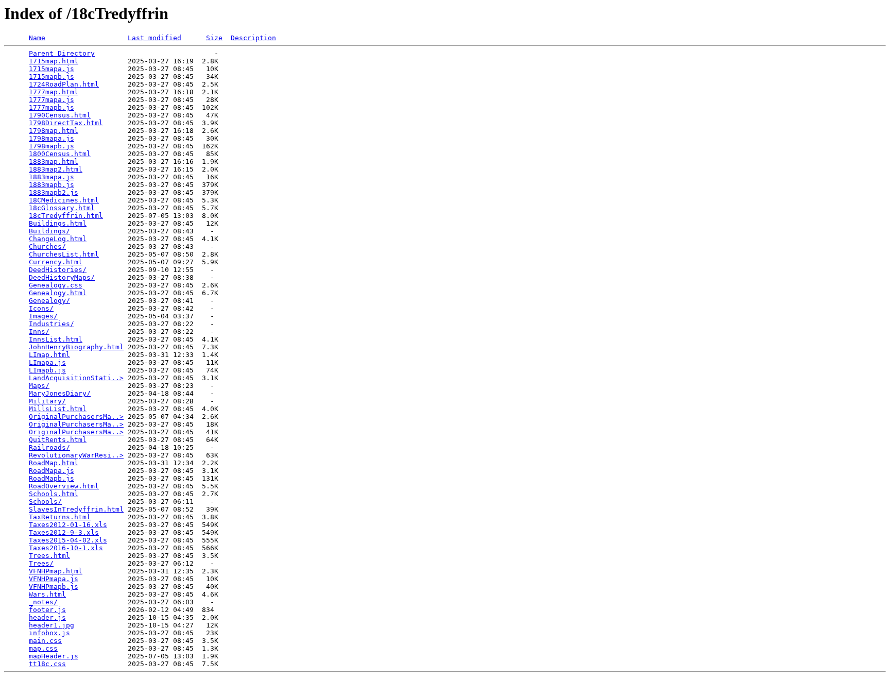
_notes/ (43, 602)
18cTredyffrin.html (66, 215)
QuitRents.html (58, 440)
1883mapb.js (51, 185)
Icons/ (41, 308)
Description (253, 38)
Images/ (43, 316)
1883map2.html (55, 169)
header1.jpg (51, 625)
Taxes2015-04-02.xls (68, 540)
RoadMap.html (53, 463)
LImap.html (49, 355)
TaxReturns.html (60, 517)
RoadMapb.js (51, 478)
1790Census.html (60, 115)
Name (37, 38)
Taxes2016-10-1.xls (66, 548)
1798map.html (53, 130)
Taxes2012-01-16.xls (68, 525)
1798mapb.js (51, 146)
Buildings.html (58, 223)
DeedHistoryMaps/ (62, 277)
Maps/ (39, 385)
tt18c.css (47, 664)
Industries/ (51, 324)
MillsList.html (58, 409)
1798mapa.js (51, 138)
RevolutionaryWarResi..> (76, 455)
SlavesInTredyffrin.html (76, 509)
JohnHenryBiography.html (76, 347)
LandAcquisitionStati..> (76, 378)
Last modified (154, 38)
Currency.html (55, 262)
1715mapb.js (51, 76)
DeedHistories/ (58, 270)
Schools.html (53, 494)
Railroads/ (49, 447)
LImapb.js (47, 370)
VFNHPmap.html (55, 571)
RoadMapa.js (51, 470)
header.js (47, 617)
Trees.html (49, 555)
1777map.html (53, 92)
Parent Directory (62, 53)
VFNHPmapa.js (53, 579)
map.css (43, 648)
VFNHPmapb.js (53, 586)
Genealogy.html (58, 293)
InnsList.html (55, 339)
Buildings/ (49, 231)
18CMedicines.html (64, 200)
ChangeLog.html (58, 239)
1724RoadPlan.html (64, 84)
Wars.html (47, 594)
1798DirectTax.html (66, 123)
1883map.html (53, 161)
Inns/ (39, 331)
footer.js (47, 610)
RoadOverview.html (64, 486)
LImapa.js (47, 362)
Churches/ (47, 246)
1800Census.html (60, 154)
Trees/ (41, 563)
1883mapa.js (51, 177)
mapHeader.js (53, 656)
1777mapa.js (51, 100)
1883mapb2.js (53, 192)
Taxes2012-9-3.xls (64, 532)
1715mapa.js (51, 69)
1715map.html (53, 61)
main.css (45, 640)
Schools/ (45, 501)
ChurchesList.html (64, 254)
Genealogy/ (49, 300)
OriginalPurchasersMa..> (76, 416)
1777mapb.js (51, 107)
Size (214, 38)
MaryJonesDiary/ (60, 393)
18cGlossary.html (62, 208)
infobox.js (49, 633)
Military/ (47, 401)
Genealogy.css (55, 285)
